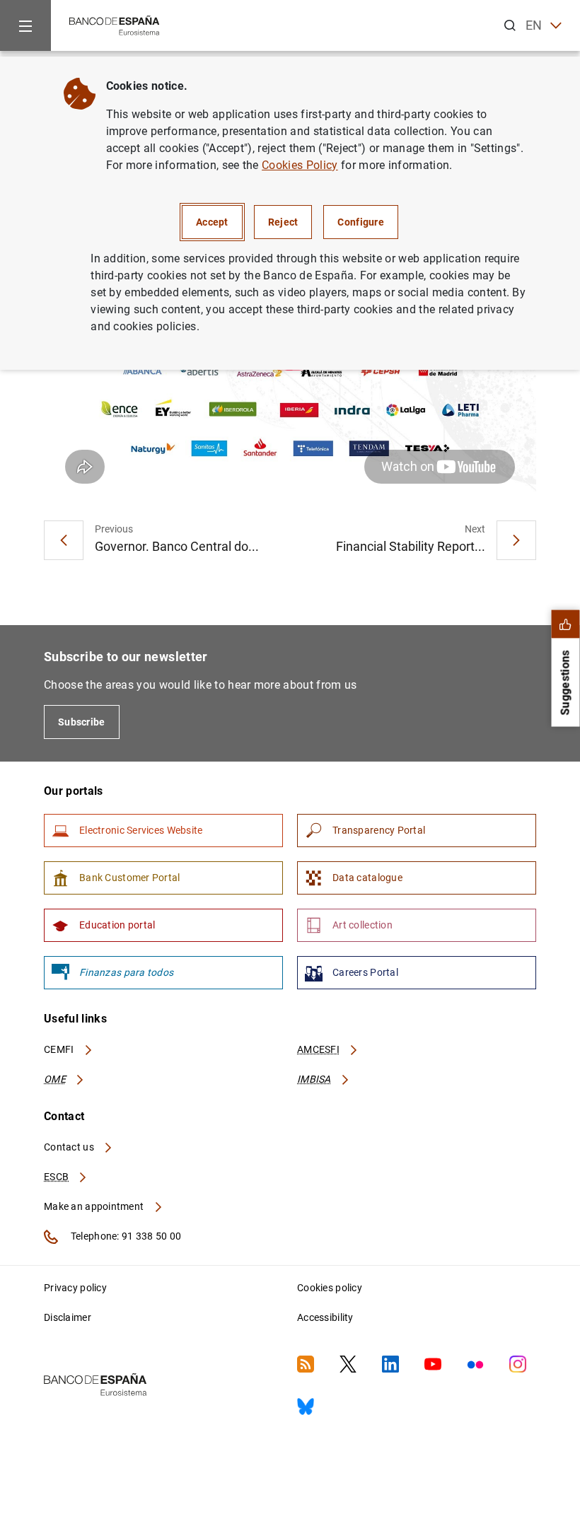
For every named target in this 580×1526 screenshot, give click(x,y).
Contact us (70, 1147)
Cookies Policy (299, 165)
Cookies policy (329, 1287)
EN (534, 25)
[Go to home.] (114, 24)
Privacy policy (75, 1287)
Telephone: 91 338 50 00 (125, 1236)
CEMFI (60, 1049)
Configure (360, 222)
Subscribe (81, 722)
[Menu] (25, 25)
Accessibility (325, 1317)
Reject (283, 222)
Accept (212, 222)
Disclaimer (67, 1317)
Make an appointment (95, 1206)
